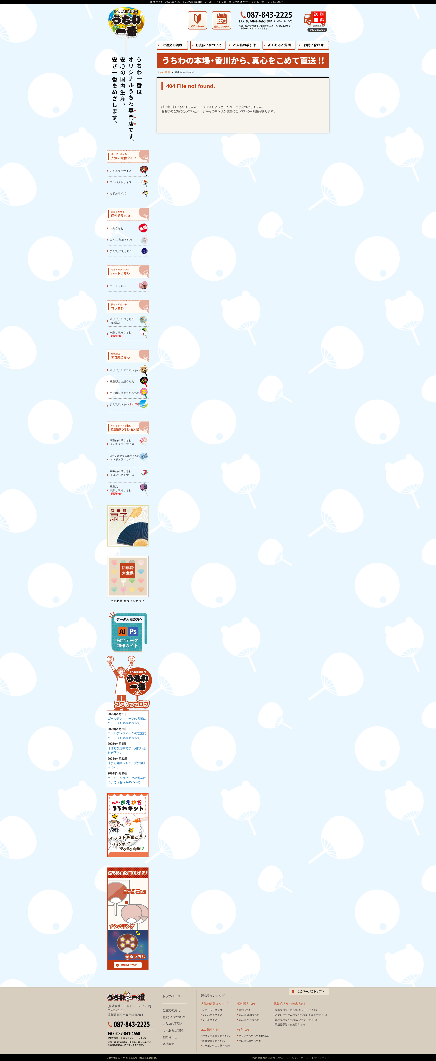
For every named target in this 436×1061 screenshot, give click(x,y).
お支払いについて (174, 1017)
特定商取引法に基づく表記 (267, 1057)
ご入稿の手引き (172, 1023)
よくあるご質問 (172, 1030)
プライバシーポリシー (298, 1057)
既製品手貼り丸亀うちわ (120, 490)
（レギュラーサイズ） (125, 457)
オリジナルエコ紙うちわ (125, 370)
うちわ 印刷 (163, 72)
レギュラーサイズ (120, 170)
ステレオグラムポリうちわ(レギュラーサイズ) (301, 1014)
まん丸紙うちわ (125, 404)
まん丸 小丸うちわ (121, 251)
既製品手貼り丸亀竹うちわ (290, 1024)
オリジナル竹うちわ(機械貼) (122, 321)
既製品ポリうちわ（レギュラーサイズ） (123, 442)
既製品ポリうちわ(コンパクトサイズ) (296, 1019)
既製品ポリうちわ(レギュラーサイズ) (296, 1010)
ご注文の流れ (171, 1010)
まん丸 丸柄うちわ (121, 239)
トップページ (171, 996)
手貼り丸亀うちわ (120, 334)
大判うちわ (116, 228)
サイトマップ (321, 1057)
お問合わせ (169, 1037)
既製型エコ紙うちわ (122, 381)
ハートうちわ (118, 286)
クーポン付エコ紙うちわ (125, 393)
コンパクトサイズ (120, 182)
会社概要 (168, 1044)
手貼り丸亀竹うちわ (250, 1040)
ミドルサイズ (118, 193)
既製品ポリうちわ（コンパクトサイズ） (123, 473)
